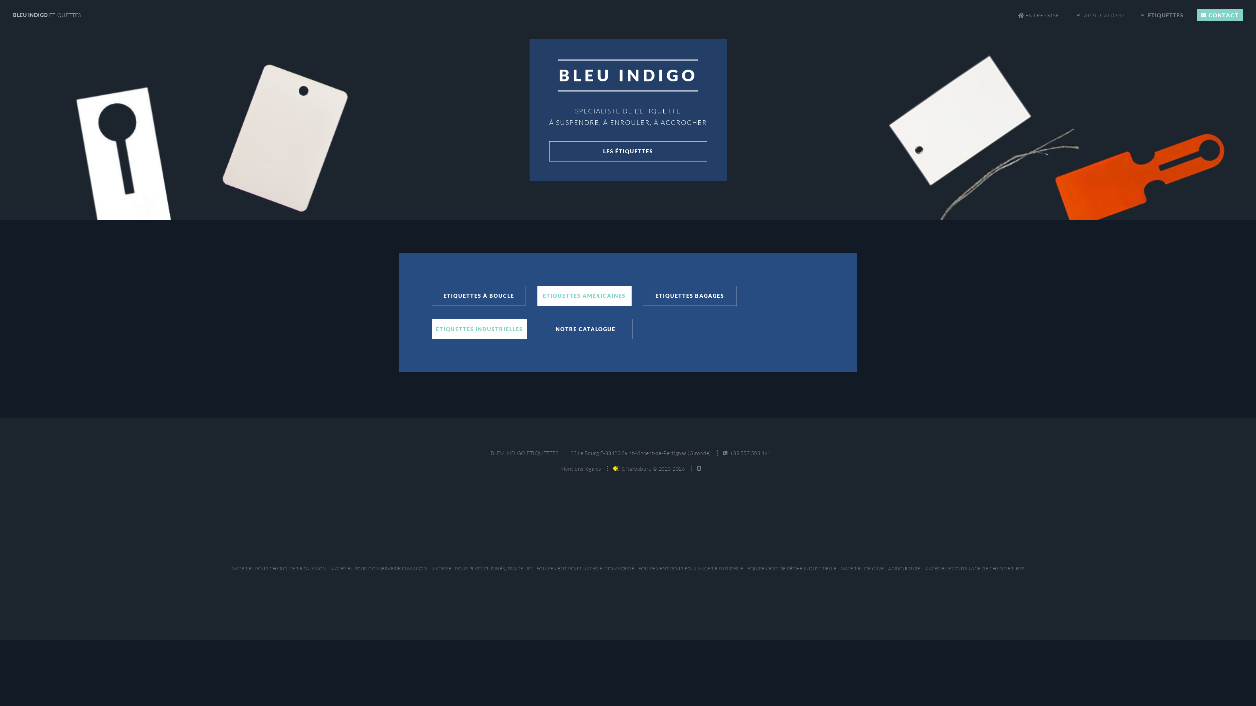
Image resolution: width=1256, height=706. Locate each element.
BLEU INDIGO (47, 15)
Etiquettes (1165, 15)
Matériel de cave (862, 568)
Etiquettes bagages (689, 296)
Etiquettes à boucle (479, 296)
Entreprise (1041, 15)
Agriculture (904, 568)
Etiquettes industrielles (479, 329)
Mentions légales (580, 468)
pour (279, 568)
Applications (1104, 15)
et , (974, 568)
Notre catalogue (586, 329)
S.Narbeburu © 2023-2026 (653, 468)
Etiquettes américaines (584, 296)
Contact (1223, 15)
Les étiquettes (628, 151)
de (791, 568)
